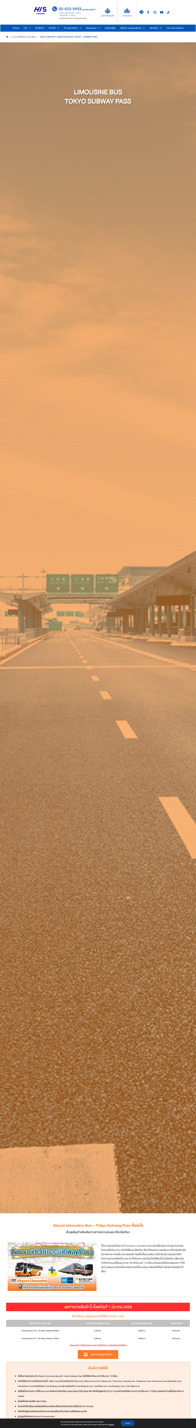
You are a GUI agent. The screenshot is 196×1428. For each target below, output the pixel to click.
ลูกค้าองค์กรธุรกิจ (107, 15)
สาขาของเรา (127, 15)
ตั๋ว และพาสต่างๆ (71, 28)
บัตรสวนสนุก (91, 28)
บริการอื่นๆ (154, 28)
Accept (127, 1423)
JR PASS (52, 28)
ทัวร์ (25, 28)
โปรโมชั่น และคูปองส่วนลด (130, 28)
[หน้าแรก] (7, 37)
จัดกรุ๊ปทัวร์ (39, 28)
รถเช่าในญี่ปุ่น (110, 28)
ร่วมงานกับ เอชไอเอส (175, 28)
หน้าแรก (16, 28)
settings (111, 1424)
